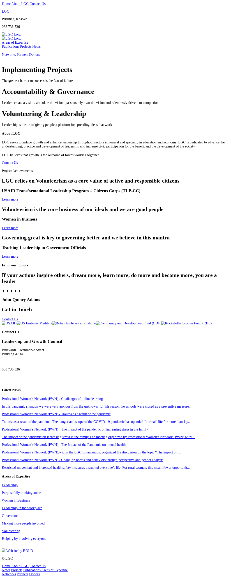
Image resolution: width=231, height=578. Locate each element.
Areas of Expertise (15, 42)
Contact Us (38, 4)
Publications (10, 46)
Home (6, 4)
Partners (22, 54)
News (36, 46)
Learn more (10, 199)
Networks (9, 54)
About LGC (20, 4)
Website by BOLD (19, 551)
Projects (25, 46)
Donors (34, 54)
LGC (5, 11)
